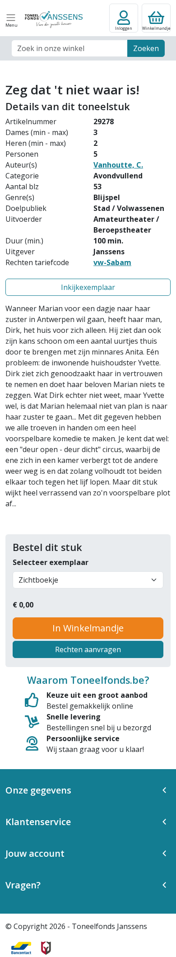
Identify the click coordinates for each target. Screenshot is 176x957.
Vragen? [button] (23, 885)
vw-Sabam (112, 262)
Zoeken (146, 48)
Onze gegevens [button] (38, 790)
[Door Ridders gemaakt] (46, 948)
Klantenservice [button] (38, 822)
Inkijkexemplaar (88, 287)
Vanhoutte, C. (118, 165)
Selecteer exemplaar (50, 562)
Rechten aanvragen (88, 649)
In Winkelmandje (88, 628)
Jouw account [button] (35, 853)
